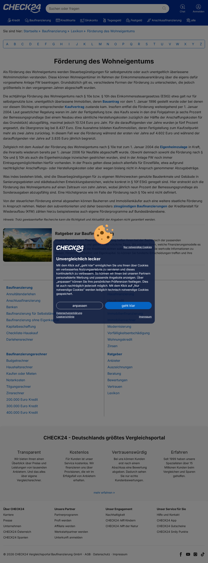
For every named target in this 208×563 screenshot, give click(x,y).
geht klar (128, 306)
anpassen (80, 306)
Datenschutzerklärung (69, 312)
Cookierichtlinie (65, 316)
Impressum (145, 316)
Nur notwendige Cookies (138, 247)
